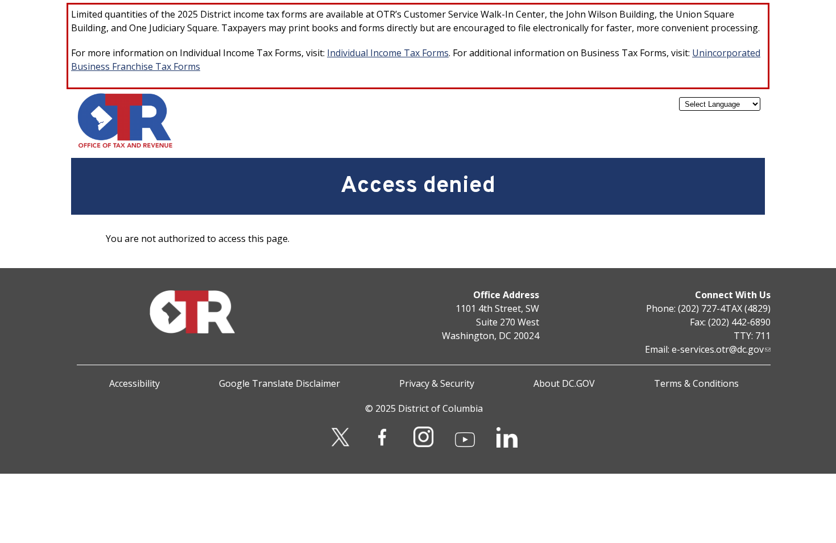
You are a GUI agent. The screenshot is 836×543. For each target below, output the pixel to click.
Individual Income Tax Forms (388, 53)
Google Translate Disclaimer (279, 383)
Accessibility (134, 383)
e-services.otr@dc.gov (718, 349)
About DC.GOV (564, 383)
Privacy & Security (436, 383)
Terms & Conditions (696, 383)
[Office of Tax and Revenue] (125, 145)
